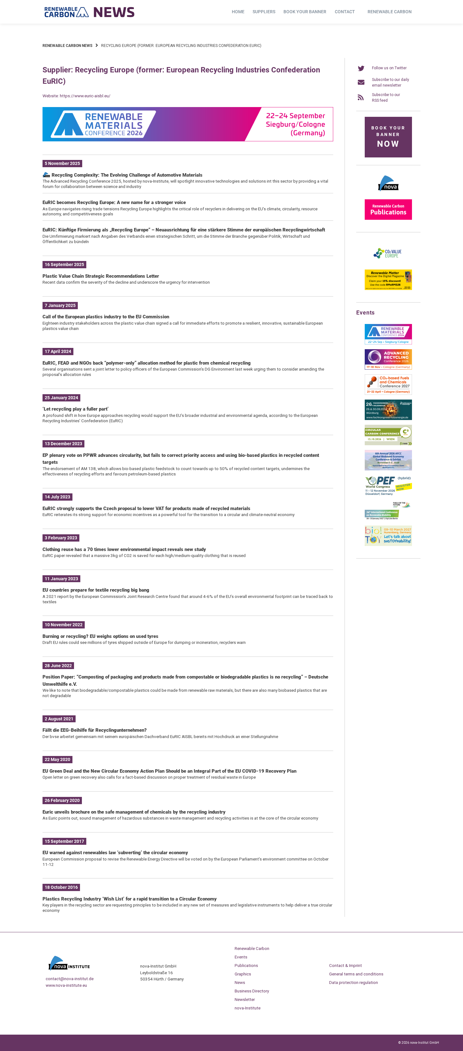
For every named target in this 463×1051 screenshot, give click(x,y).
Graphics (243, 973)
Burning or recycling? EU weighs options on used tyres (100, 636)
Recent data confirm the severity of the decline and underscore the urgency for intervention (126, 282)
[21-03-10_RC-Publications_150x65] (388, 218)
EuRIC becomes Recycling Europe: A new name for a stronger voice (114, 202)
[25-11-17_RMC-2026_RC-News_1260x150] (188, 140)
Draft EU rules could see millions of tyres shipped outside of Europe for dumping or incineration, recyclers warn (144, 642)
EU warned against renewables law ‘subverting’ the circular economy (115, 852)
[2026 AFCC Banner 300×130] (388, 469)
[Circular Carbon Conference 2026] (388, 444)
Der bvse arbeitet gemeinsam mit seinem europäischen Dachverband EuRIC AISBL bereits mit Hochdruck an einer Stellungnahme (160, 736)
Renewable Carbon (390, 11)
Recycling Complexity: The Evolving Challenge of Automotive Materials (126, 175)
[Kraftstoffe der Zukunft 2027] (388, 519)
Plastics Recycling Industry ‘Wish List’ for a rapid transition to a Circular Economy (130, 899)
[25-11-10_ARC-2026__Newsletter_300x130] (388, 368)
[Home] (90, 12)
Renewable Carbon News (67, 45)
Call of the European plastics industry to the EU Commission (106, 317)
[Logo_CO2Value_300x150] (388, 263)
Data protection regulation (353, 982)
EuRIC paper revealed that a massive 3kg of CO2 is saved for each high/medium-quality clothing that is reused (144, 555)
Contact (345, 11)
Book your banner (304, 11)
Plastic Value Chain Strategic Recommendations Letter (101, 276)
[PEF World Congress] (388, 494)
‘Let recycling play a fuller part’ (76, 409)
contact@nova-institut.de (70, 978)
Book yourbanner (388, 137)
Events (241, 956)
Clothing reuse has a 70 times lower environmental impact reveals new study (124, 549)
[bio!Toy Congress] (388, 545)
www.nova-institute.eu (66, 985)
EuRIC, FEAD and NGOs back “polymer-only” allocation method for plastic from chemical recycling (147, 363)
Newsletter (245, 999)
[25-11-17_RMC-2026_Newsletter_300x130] (388, 343)
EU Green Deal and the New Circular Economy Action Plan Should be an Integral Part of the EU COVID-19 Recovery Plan (169, 771)
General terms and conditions (356, 973)
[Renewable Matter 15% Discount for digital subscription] (388, 289)
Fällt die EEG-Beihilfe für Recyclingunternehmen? (95, 730)
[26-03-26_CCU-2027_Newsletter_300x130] (388, 393)
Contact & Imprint (345, 965)
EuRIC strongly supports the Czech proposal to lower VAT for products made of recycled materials (146, 508)
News (240, 982)
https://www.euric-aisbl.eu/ (85, 95)
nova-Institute (247, 1007)
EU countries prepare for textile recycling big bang (96, 590)
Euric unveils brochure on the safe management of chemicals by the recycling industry (134, 812)
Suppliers (264, 11)
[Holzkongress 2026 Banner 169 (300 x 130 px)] (388, 419)
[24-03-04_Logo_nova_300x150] (388, 193)
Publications (246, 965)
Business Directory (252, 990)
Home (238, 11)
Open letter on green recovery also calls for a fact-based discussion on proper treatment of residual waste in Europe (149, 777)
